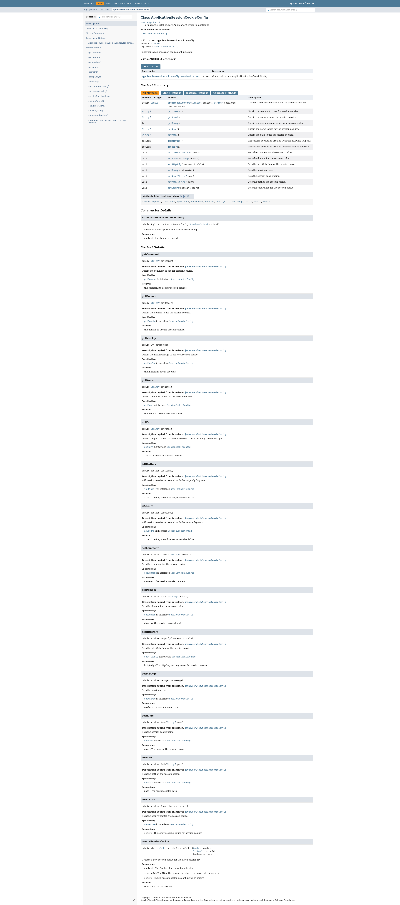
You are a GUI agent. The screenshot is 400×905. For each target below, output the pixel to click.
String (218, 103)
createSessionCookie (180, 103)
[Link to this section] (178, 58)
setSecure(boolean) (98, 115)
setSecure (173, 188)
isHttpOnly (174, 141)
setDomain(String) (97, 91)
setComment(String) (98, 86)
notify (209, 201)
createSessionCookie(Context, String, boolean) (107, 121)
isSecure (173, 147)
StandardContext (190, 76)
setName (172, 176)
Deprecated (118, 3)
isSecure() (93, 81)
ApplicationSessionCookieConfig (131, 9)
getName (172, 129)
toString (237, 201)
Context (197, 103)
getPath (172, 135)
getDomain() (94, 57)
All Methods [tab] (150, 93)
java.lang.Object (150, 22)
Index (130, 3)
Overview (89, 3)
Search (138, 3)
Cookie (154, 103)
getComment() (95, 52)
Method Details (93, 48)
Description (92, 23)
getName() (93, 67)
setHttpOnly (175, 164)
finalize (168, 201)
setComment (174, 152)
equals (156, 201)
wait (248, 201)
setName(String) (96, 106)
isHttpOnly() (94, 77)
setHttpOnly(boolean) (99, 96)
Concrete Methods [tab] (224, 93)
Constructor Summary (97, 28)
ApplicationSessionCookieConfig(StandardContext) (112, 43)
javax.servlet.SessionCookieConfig (205, 266)
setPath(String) (95, 110)
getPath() (93, 72)
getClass (182, 201)
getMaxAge (173, 123)
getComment (174, 111)
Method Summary (95, 33)
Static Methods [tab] (171, 93)
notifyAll (222, 201)
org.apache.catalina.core (96, 9)
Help (146, 3)
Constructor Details (95, 38)
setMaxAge (173, 170)
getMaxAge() (94, 62)
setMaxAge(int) (96, 101)
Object (154, 43)
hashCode (196, 201)
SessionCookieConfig (155, 33)
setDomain (173, 158)
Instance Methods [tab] (197, 93)
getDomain (173, 117)
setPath (172, 182)
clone (145, 201)
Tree (108, 3)
